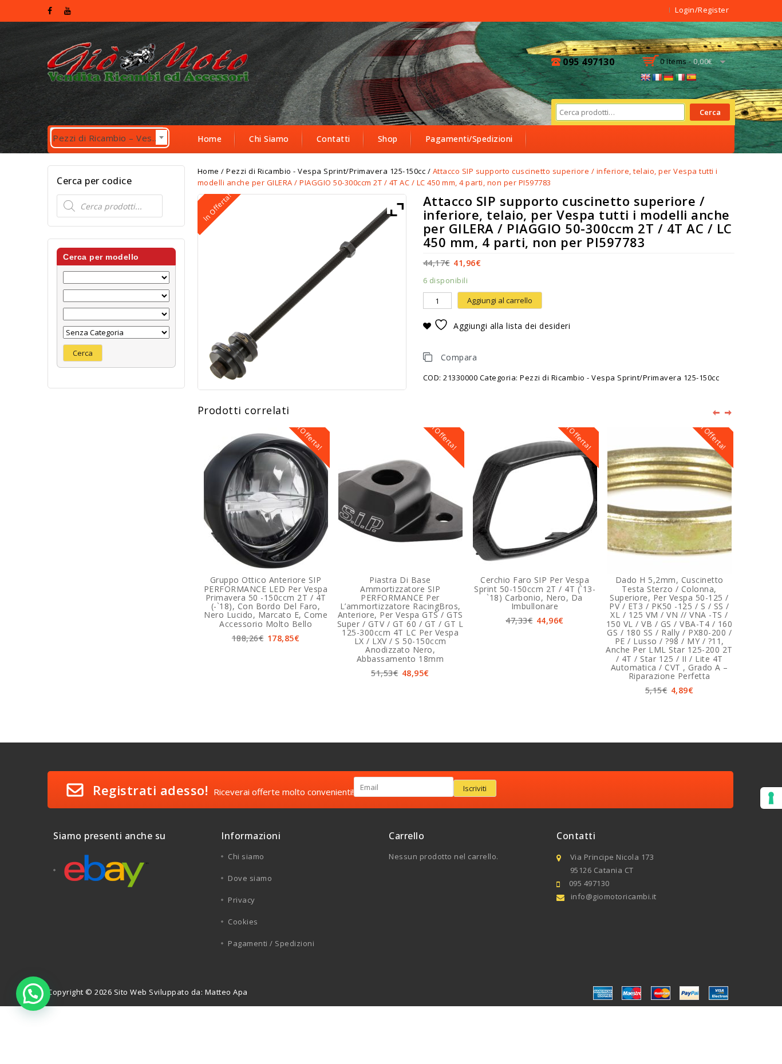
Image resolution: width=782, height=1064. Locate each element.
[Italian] (679, 77)
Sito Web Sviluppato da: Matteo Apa (181, 992)
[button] (33, 993)
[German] (668, 77)
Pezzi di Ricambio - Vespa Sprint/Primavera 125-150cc (619, 377)
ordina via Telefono (238, 166)
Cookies (243, 921)
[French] (656, 77)
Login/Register (702, 10)
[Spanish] (691, 77)
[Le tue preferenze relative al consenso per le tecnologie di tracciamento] (771, 798)
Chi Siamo (269, 138)
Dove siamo (250, 878)
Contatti (333, 138)
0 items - (686, 61)
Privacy (241, 900)
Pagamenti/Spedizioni (469, 138)
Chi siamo (246, 856)
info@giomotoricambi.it (614, 896)
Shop (388, 138)
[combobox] (107, 135)
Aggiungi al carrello (499, 300)
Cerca (710, 112)
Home (210, 138)
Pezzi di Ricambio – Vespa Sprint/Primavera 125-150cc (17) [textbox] (111, 138)
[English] (645, 77)
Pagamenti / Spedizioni (271, 943)
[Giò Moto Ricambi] (149, 60)
